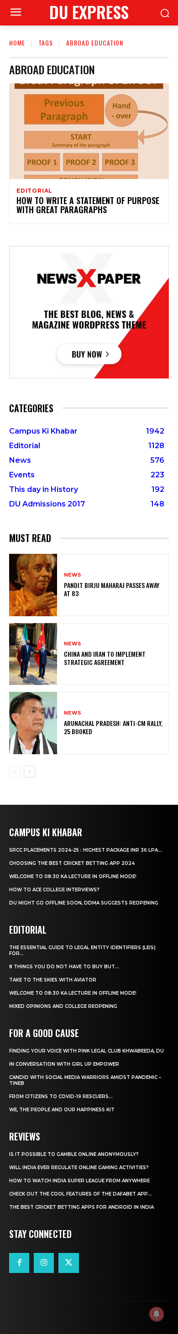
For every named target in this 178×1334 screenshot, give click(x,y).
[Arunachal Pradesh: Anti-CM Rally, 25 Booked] (33, 723)
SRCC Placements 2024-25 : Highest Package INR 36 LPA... (85, 850)
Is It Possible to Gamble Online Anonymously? (74, 1154)
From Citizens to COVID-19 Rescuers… (61, 1096)
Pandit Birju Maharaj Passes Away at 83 (111, 589)
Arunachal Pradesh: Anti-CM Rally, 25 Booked (113, 727)
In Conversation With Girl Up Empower (64, 1064)
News (72, 575)
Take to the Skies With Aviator (52, 980)
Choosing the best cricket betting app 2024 (72, 863)
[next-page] (29, 771)
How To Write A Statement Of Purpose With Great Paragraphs (87, 204)
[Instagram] (44, 1263)
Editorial (34, 191)
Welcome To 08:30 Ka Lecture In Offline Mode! (72, 876)
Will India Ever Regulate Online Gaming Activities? (79, 1167)
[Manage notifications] (156, 1314)
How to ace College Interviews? (54, 890)
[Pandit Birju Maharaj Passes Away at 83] (33, 585)
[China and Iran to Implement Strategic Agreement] (33, 654)
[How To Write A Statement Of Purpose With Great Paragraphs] (89, 131)
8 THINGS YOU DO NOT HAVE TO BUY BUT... (64, 967)
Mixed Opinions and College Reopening (63, 1006)
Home (17, 42)
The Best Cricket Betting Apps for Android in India (81, 1207)
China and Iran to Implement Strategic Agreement (105, 658)
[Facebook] (19, 1263)
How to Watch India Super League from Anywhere (79, 1181)
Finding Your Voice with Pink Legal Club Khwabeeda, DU (86, 1051)
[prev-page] (15, 771)
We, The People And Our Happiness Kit (62, 1110)
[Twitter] (68, 1263)
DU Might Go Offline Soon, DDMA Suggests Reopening (83, 903)
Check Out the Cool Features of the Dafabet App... (80, 1194)
